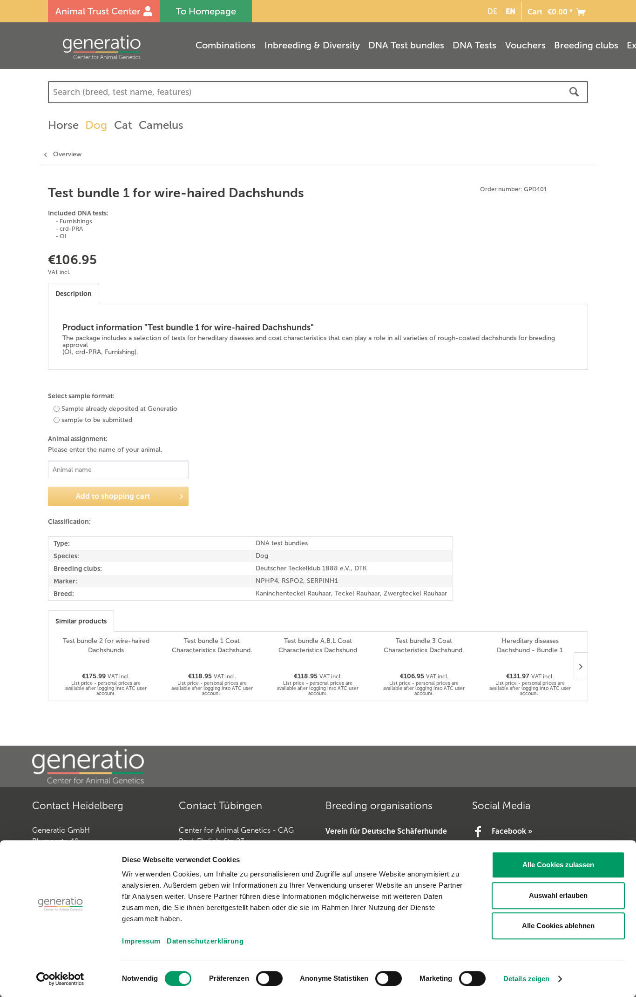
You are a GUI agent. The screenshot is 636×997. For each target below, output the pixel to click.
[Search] (574, 92)
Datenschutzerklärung (205, 941)
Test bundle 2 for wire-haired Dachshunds (106, 645)
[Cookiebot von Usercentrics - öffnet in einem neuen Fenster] (60, 979)
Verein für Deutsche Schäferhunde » (386, 837)
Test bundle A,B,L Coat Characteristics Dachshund (317, 645)
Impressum (141, 941)
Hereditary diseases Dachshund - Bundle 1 (530, 645)
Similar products (81, 621)
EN (510, 11)
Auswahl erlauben (558, 895)
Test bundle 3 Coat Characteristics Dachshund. (424, 645)
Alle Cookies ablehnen (558, 926)
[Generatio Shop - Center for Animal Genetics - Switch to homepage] (120, 47)
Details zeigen (526, 979)
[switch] (269, 978)
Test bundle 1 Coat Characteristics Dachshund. (212, 645)
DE (492, 11)
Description (73, 293)
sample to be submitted (96, 419)
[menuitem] (491, 11)
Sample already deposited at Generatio (119, 408)
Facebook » (512, 831)
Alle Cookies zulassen (558, 865)
